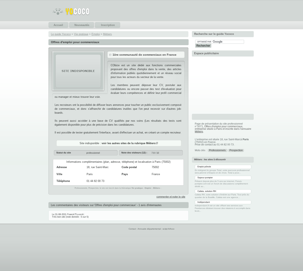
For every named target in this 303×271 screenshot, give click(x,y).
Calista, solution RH (206, 191)
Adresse (61, 167)
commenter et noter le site (170, 197)
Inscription (108, 25)
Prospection (236, 150)
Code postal (129, 167)
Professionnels (217, 150)
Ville (59, 174)
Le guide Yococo (61, 34)
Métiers (107, 34)
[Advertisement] (223, 84)
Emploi (96, 34)
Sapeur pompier (205, 177)
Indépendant (203, 202)
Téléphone (63, 181)
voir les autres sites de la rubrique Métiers (128, 143)
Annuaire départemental (149, 229)
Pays (125, 174)
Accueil (58, 25)
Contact (132, 229)
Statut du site (63, 152)
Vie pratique (81, 34)
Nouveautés (81, 25)
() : (134, 152)
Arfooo (171, 229)
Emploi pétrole (204, 166)
